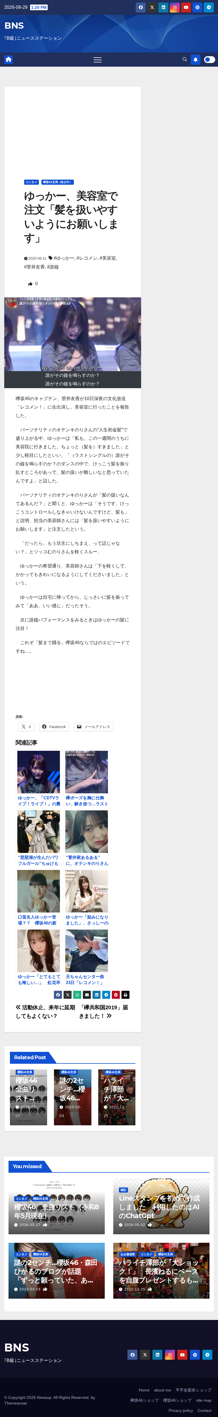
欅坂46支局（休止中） (57, 182)
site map (203, 1400)
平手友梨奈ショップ (193, 1390)
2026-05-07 (31, 1225)
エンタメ (31, 182)
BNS (14, 25)
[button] (185, 59)
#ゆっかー (64, 258)
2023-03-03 (31, 1289)
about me (162, 1390)
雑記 (123, 1189)
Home (144, 1390)
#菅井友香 (34, 266)
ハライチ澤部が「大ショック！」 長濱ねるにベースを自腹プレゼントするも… (159, 1271)
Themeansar (15, 1403)
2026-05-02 (135, 1225)
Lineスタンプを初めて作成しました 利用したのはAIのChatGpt (159, 1207)
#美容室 (108, 258)
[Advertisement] (72, 126)
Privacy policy (181, 1410)
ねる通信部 (128, 1254)
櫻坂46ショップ (177, 1400)
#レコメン (87, 258)
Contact (204, 1410)
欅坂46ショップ (144, 1400)
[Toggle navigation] (97, 59)
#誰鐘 (53, 266)
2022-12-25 (135, 1289)
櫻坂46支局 (24, 1072)
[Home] (8, 59)
